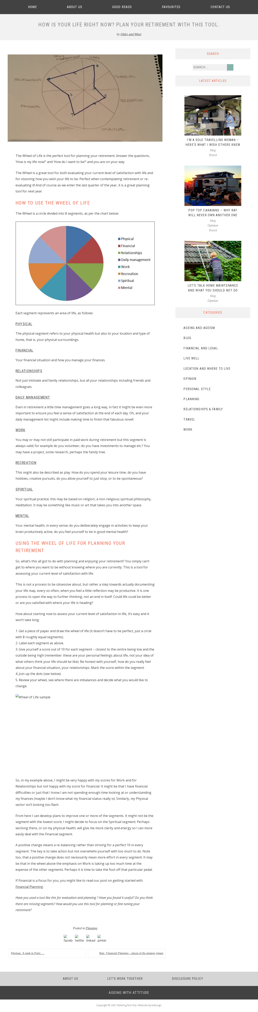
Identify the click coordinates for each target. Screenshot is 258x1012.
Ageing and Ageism (199, 328)
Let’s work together (125, 979)
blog (213, 150)
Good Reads (122, 7)
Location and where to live (206, 369)
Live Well (191, 358)
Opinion (213, 225)
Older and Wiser (131, 34)
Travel (213, 155)
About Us (74, 7)
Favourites (171, 7)
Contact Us (220, 7)
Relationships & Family (203, 409)
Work (187, 429)
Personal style (197, 389)
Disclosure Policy (187, 979)
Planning (91, 928)
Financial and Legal (200, 348)
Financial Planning (29, 887)
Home (32, 7)
